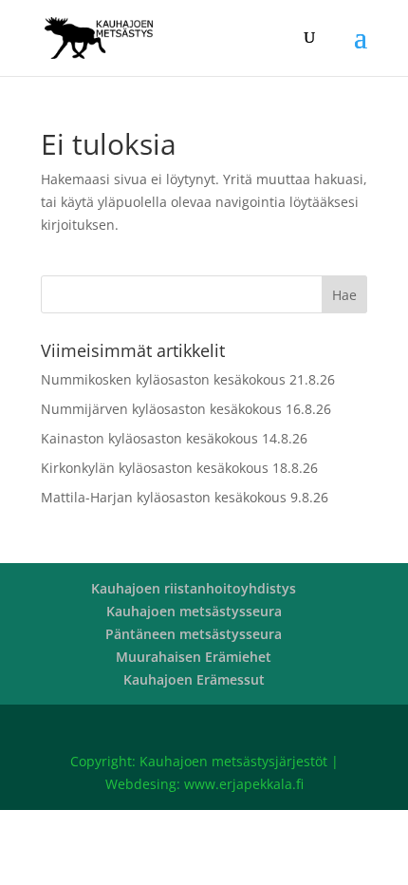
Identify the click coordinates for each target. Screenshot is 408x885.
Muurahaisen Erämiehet (193, 657)
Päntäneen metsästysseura (193, 634)
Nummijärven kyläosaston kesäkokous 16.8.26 (186, 409)
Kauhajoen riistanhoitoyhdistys (193, 588)
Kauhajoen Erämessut (194, 679)
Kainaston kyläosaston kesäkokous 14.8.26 (174, 438)
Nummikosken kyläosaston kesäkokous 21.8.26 (188, 379)
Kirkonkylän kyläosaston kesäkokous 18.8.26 (179, 468)
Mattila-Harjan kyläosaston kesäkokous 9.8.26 (184, 497)
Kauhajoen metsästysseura (194, 611)
